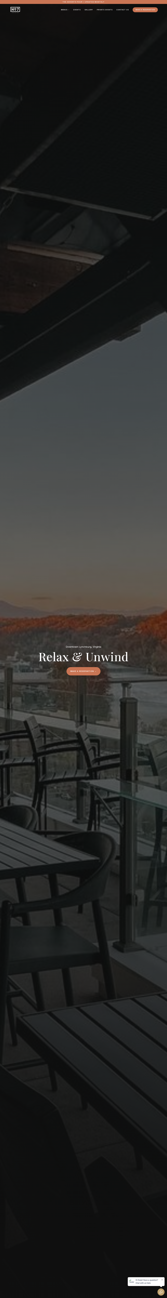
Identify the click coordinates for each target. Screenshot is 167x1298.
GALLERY (89, 10)
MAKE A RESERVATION (145, 10)
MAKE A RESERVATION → (83, 671)
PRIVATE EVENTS (104, 10)
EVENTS (77, 10)
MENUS (64, 10)
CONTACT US (122, 10)
